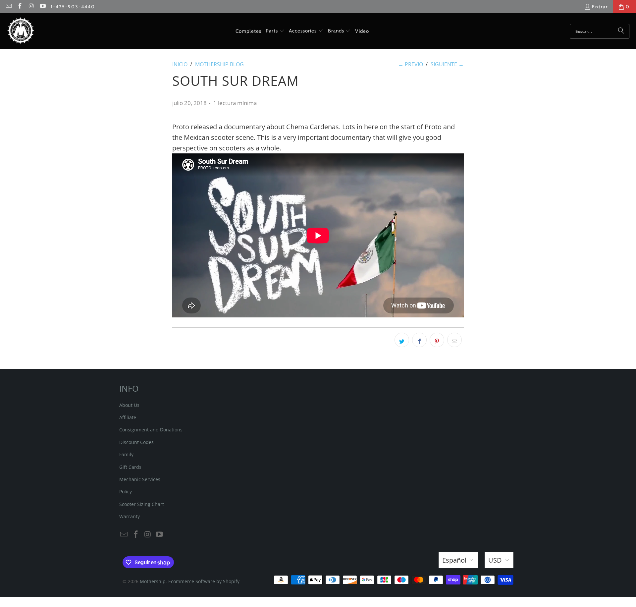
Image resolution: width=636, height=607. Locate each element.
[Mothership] (21, 31)
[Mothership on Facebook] (20, 7)
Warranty (129, 516)
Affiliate (127, 417)
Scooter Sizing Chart (141, 504)
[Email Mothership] (8, 7)
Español (454, 560)
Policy (125, 491)
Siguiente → (447, 64)
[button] (275, 31)
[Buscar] (621, 31)
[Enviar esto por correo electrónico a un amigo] (454, 340)
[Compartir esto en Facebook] (419, 340)
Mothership (153, 581)
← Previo (410, 64)
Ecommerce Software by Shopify (203, 581)
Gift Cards (130, 467)
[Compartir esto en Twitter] (402, 340)
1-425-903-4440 (73, 7)
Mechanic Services (139, 479)
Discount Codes (136, 442)
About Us (129, 405)
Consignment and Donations (151, 429)
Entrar (600, 7)
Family (126, 454)
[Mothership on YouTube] (42, 7)
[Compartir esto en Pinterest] (437, 340)
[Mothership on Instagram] (31, 7)
